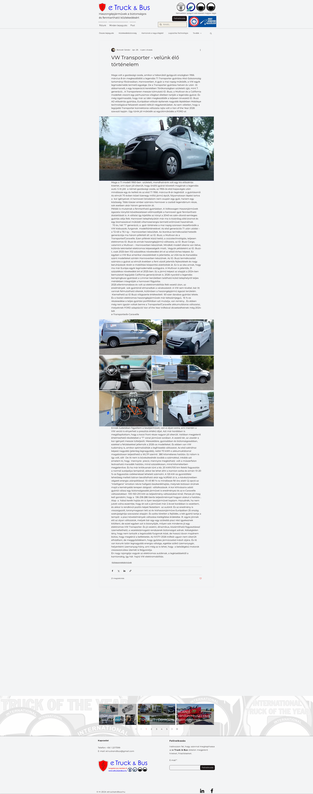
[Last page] (177, 729)
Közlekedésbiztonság (128, 33)
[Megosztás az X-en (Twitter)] (118, 571)
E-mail (172, 760)
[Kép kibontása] (130, 337)
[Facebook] (212, 791)
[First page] (136, 729)
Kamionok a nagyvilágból (152, 33)
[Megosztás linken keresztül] (130, 571)
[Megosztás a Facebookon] (112, 571)
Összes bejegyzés (106, 33)
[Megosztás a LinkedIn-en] (124, 571)
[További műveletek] (200, 50)
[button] (211, 33)
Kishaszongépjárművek (122, 562)
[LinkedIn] (202, 791)
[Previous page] (141, 729)
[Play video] (156, 148)
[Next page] (172, 729)
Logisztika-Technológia (178, 33)
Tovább (196, 33)
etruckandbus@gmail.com (120, 751)
